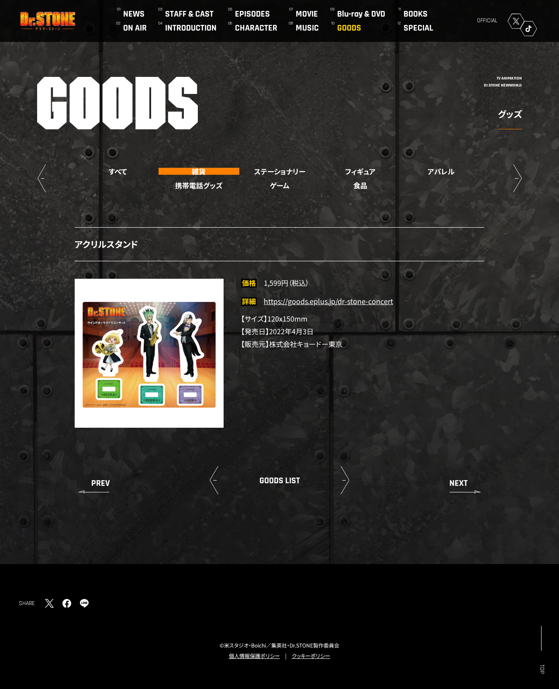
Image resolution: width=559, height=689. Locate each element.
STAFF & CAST (189, 14)
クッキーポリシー (311, 655)
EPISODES (252, 14)
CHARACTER (256, 28)
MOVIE (307, 14)
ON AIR (135, 28)
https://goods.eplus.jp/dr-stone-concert (328, 301)
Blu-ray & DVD (361, 14)
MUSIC (307, 28)
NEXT (458, 483)
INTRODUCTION (191, 28)
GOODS (349, 28)
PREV (100, 483)
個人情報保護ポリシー (254, 655)
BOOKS (416, 14)
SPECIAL (418, 28)
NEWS (134, 14)
